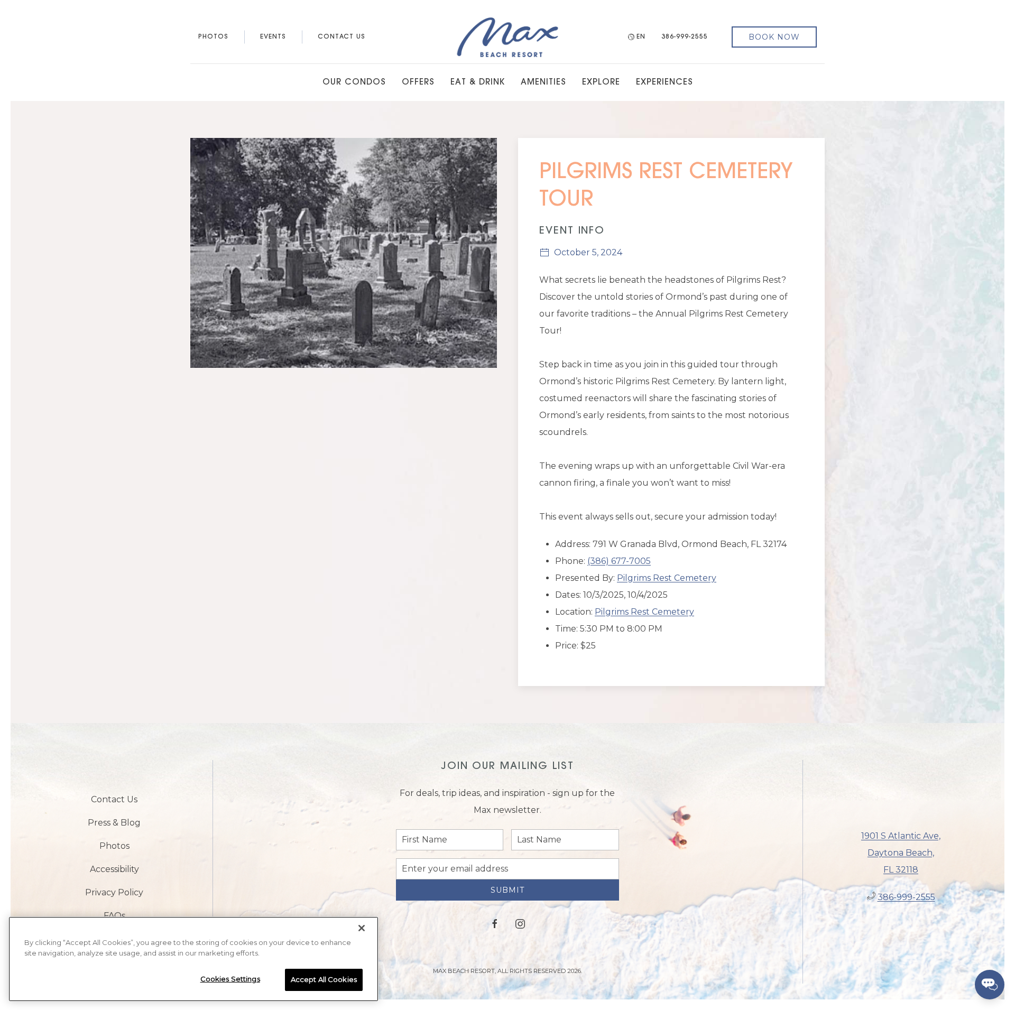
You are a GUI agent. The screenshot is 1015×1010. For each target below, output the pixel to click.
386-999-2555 (684, 37)
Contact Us (341, 37)
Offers (418, 82)
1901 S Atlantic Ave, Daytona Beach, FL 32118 (900, 856)
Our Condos (354, 82)
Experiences (664, 82)
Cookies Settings (230, 979)
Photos (213, 37)
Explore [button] (601, 82)
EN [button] (640, 37)
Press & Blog (114, 826)
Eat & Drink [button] (477, 82)
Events (273, 37)
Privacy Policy (114, 896)
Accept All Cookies (324, 979)
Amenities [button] (543, 82)
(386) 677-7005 (619, 561)
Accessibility (114, 873)
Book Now (774, 37)
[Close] (361, 928)
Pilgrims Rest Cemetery (666, 578)
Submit (507, 898)
